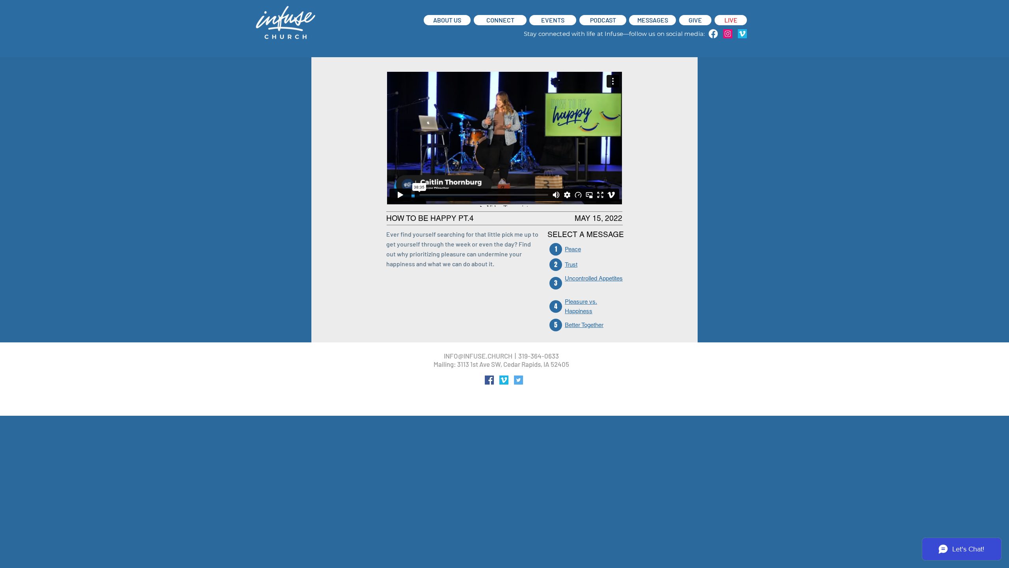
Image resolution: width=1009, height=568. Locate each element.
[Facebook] (713, 33)
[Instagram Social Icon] (727, 33)
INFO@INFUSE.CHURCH (478, 356)
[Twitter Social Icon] (518, 380)
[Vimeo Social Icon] (742, 33)
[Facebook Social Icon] (489, 380)
